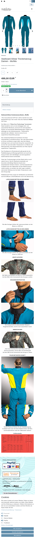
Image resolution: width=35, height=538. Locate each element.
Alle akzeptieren (17, 528)
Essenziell (6, 513)
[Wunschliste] (30, 1)
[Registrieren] (4, 1)
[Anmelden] (2, 1)
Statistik (6, 515)
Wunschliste (6, 95)
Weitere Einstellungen (7, 525)
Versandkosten (14, 84)
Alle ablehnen (17, 535)
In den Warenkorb (21, 90)
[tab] (17, 104)
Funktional (7, 522)
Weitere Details (7, 109)
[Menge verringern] (6, 92)
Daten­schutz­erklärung (8, 510)
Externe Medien (8, 518)
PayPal (6, 520)
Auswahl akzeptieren (17, 532)
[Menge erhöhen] (6, 89)
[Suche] (31, 4)
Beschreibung (6, 104)
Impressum (18, 510)
